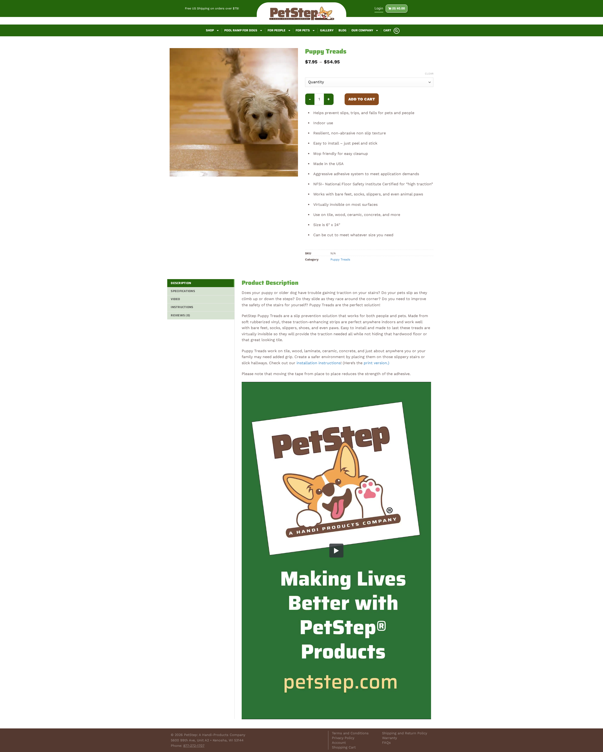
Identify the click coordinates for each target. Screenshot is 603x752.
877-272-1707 (193, 746)
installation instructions (319, 363)
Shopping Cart (344, 747)
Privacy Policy (343, 738)
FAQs (386, 742)
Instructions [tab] (182, 307)
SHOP (210, 30)
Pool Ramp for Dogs (240, 30)
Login (379, 8)
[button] (396, 31)
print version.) (376, 363)
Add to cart (361, 99)
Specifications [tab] (183, 291)
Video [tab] (175, 299)
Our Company (362, 30)
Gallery (327, 30)
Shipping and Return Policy (404, 733)
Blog (342, 30)
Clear (429, 73)
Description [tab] (181, 283)
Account (339, 742)
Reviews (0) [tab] (180, 315)
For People (276, 30)
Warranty (389, 738)
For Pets (303, 30)
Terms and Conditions (350, 733)
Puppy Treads (340, 259)
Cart (387, 30)
